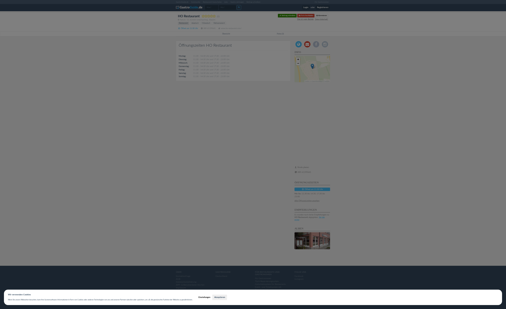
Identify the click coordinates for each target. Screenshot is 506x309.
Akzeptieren (219, 297)
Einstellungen (204, 297)
